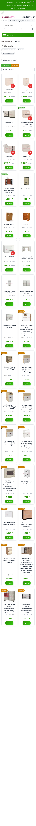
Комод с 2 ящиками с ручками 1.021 (27, 123)
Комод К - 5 (26, 224)
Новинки (15, 65)
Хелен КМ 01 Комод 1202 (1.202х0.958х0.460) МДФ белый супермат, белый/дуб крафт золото (26, 330)
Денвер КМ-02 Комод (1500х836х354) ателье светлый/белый (26, 608)
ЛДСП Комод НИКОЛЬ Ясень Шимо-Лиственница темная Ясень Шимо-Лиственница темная (9, 485)
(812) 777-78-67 (29, 17)
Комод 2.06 (26, 156)
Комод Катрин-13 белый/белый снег (9, 523)
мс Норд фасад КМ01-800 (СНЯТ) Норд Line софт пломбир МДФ (26, 370)
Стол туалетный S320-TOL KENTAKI (27, 258)
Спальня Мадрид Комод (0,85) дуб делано (9, 369)
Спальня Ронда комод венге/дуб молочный (26, 524)
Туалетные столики (8, 53)
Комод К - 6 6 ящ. (9, 224)
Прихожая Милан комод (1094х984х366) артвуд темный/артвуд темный (9, 608)
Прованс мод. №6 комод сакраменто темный (9, 560)
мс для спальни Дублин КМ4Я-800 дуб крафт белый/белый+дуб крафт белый (27, 445)
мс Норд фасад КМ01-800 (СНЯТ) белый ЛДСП (9, 443)
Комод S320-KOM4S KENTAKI (9, 326)
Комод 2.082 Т (9, 257)
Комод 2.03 (26, 90)
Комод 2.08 (9, 156)
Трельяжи (21, 49)
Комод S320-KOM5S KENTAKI (9, 292)
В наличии (6, 65)
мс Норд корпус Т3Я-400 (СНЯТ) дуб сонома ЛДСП (9, 407)
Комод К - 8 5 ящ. (26, 189)
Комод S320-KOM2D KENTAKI (26, 292)
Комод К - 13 (9, 122)
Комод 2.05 (9, 89)
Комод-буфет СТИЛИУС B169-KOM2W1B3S (9, 190)
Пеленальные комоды (8, 49)
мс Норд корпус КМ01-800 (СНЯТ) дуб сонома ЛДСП (26, 407)
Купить (9, 101)
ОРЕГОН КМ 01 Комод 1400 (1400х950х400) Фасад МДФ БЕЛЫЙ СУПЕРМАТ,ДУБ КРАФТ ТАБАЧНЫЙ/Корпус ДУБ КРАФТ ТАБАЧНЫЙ (26, 565)
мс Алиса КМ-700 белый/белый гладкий (26, 483)
